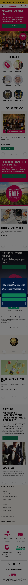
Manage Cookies (14, 303)
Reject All (14, 299)
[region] (14, 292)
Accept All (14, 295)
